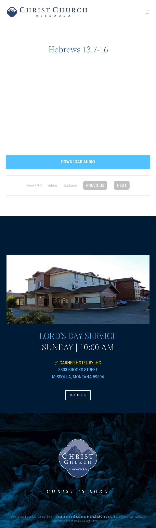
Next (122, 185)
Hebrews (52, 185)
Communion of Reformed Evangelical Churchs (83, 516)
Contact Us (78, 395)
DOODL (143, 517)
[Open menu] (147, 12)
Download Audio (78, 161)
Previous (95, 185)
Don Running (70, 185)
